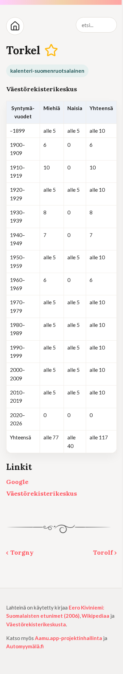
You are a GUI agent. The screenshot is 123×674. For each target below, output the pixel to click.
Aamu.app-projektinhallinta (68, 638)
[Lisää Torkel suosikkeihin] (51, 51)
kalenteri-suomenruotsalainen (47, 71)
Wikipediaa (95, 616)
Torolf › (105, 552)
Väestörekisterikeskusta (36, 624)
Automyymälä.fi (25, 646)
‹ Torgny (19, 552)
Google (17, 482)
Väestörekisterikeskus (41, 493)
